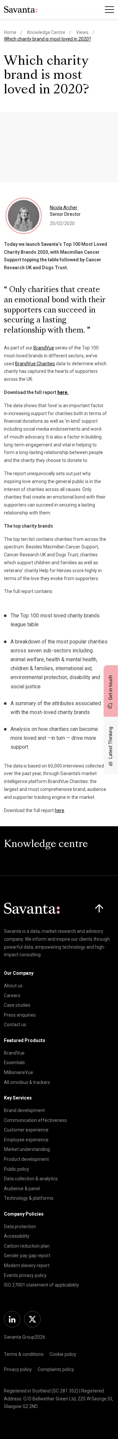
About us (13, 985)
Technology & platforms (28, 1198)
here (59, 810)
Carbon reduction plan (26, 1246)
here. (63, 392)
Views (82, 32)
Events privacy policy (25, 1275)
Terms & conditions (24, 1354)
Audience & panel (22, 1188)
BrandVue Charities (35, 363)
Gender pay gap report (27, 1255)
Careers (12, 995)
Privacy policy (18, 1369)
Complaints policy (56, 1369)
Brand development (24, 1110)
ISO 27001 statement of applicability (41, 1285)
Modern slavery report (26, 1265)
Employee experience (26, 1139)
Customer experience (26, 1129)
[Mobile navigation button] (109, 9)
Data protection (20, 1226)
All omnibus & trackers (27, 1082)
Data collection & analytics (31, 1178)
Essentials (14, 1062)
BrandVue (43, 347)
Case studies (17, 1005)
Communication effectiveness (35, 1120)
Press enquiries (20, 1015)
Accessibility (17, 1236)
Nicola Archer (63, 207)
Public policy (16, 1169)
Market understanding (27, 1149)
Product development (26, 1159)
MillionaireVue (18, 1072)
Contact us (15, 1024)
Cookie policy (62, 1354)
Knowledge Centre (46, 32)
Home (10, 32)
